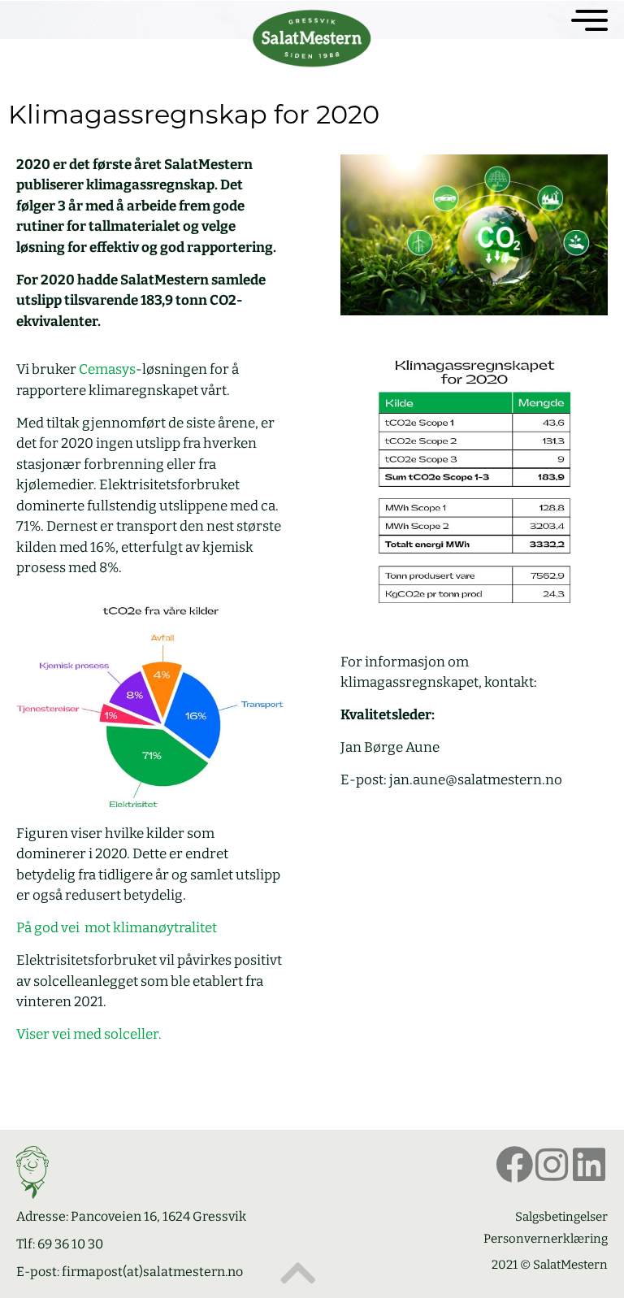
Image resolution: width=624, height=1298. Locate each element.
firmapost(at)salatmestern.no (152, 1271)
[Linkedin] (589, 1164)
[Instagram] (551, 1164)
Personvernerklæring (545, 1238)
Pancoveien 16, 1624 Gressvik (158, 1216)
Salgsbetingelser (561, 1216)
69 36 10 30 (70, 1244)
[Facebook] (514, 1164)
